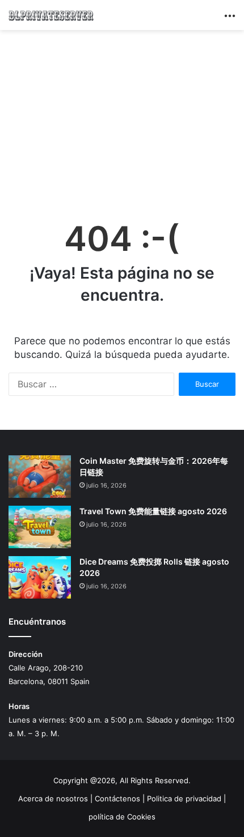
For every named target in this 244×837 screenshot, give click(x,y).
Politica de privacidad (184, 798)
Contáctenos (117, 798)
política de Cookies (122, 816)
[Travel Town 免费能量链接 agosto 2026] (40, 527)
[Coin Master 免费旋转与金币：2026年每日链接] (40, 476)
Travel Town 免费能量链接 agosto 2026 (153, 511)
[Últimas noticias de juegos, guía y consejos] (51, 15)
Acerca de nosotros (53, 798)
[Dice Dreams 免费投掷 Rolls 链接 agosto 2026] (40, 577)
